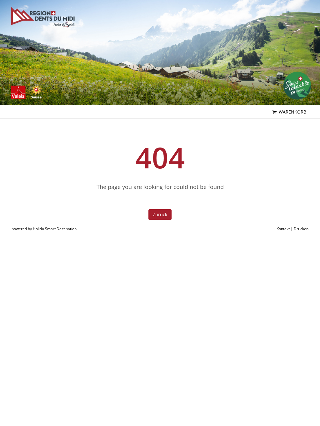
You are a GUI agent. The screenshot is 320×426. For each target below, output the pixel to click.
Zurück (160, 214)
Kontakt (283, 228)
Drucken (301, 228)
